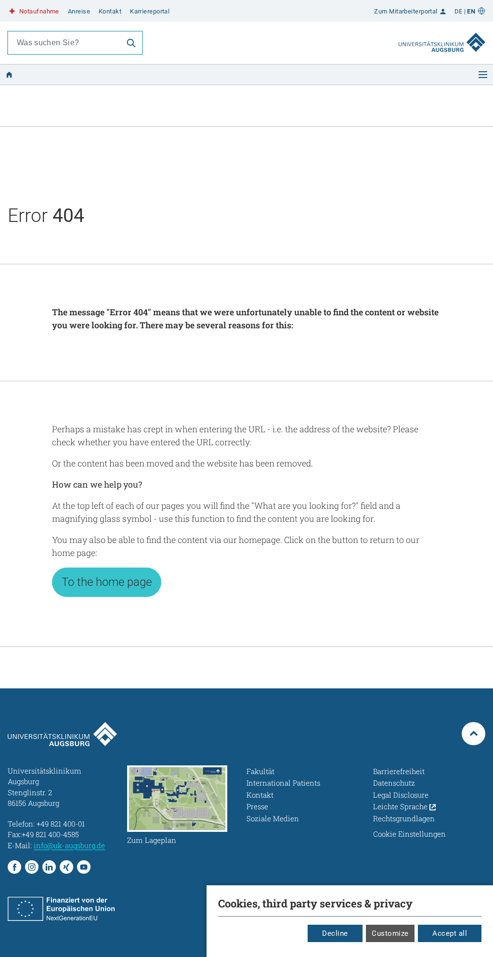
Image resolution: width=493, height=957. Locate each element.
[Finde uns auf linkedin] (49, 867)
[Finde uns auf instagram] (32, 867)
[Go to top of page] (473, 734)
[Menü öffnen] (483, 75)
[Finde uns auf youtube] (84, 867)
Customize (390, 933)
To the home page (107, 582)
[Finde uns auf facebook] (14, 867)
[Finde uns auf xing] (66, 867)
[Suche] (131, 43)
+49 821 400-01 (61, 823)
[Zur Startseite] (442, 33)
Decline (335, 933)
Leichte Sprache (401, 806)
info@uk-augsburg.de (69, 845)
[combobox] (64, 43)
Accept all (449, 933)
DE (458, 11)
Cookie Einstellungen (409, 834)
